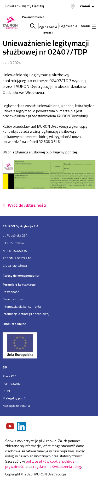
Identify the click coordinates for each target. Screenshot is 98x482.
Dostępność (11, 291)
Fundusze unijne (14, 323)
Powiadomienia (33, 16)
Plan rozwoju (12, 383)
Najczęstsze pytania (16, 405)
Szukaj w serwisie (33, 26)
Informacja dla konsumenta (22, 306)
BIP (5, 367)
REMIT (7, 390)
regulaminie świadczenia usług (57, 466)
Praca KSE (9, 376)
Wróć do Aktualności (27, 205)
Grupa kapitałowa (15, 265)
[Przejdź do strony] (49, 345)
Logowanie (68, 26)
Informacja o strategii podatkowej (26, 313)
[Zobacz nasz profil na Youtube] (10, 426)
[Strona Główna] (10, 23)
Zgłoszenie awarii (48, 28)
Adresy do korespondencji (21, 275)
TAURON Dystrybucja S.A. (21, 226)
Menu (85, 26)
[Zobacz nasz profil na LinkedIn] (22, 427)
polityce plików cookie (43, 461)
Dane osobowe (13, 299)
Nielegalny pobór (14, 398)
